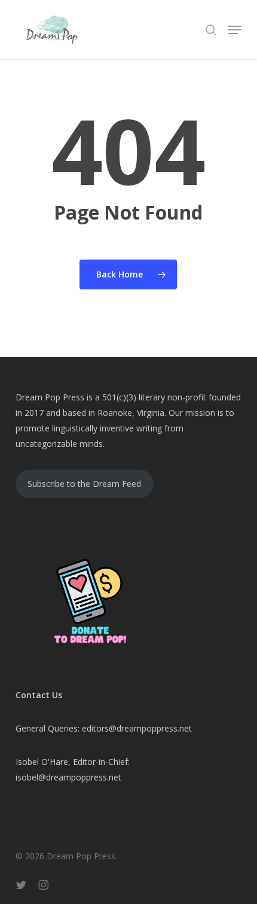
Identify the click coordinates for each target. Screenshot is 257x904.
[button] (234, 30)
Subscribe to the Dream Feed (84, 483)
